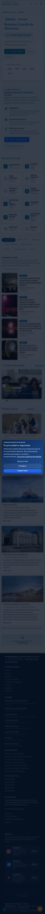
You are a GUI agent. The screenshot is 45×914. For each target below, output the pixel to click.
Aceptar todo (22, 471)
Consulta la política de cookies (29, 457)
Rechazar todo (22, 461)
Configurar (22, 466)
